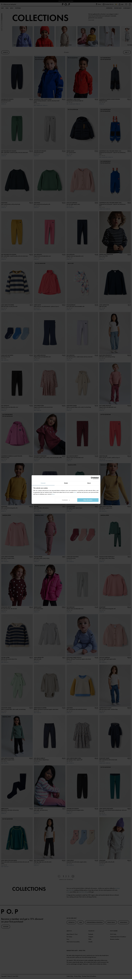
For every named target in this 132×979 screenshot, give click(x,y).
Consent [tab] (43, 483)
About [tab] (89, 483)
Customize (65, 500)
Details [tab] (66, 483)
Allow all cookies (87, 500)
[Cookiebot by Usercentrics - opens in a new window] (92, 478)
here (75, 492)
